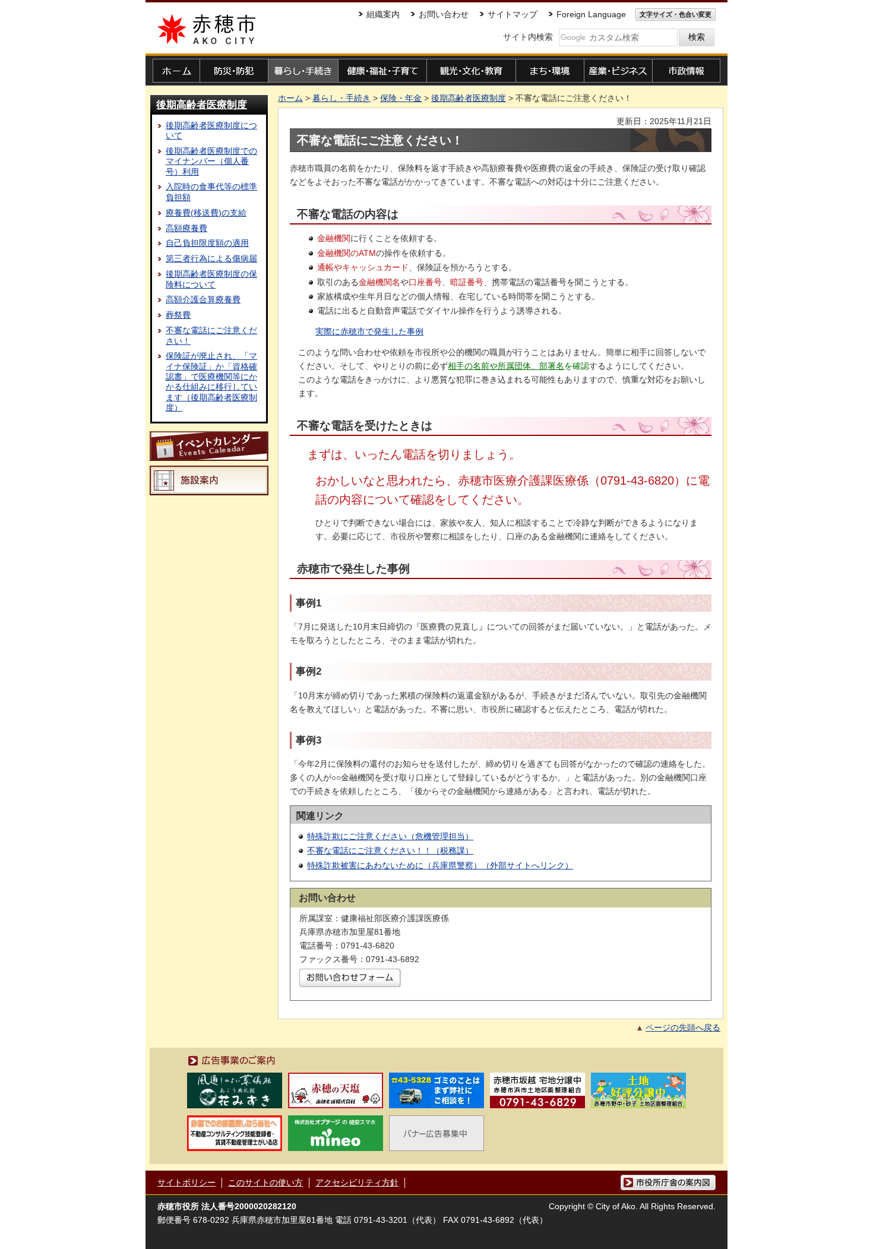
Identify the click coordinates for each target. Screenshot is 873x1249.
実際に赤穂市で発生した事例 (369, 331)
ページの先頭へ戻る (683, 1027)
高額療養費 (186, 228)
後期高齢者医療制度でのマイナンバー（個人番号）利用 (211, 161)
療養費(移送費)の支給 (206, 212)
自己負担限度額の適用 (207, 243)
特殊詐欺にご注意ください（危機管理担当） (390, 836)
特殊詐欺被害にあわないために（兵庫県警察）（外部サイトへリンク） (440, 865)
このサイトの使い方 (265, 1182)
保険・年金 (401, 98)
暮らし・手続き (341, 98)
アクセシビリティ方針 (356, 1182)
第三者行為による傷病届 (211, 258)
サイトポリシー (186, 1182)
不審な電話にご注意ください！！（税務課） (390, 850)
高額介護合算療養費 (203, 299)
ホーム (290, 98)
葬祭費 (178, 315)
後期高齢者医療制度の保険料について (211, 279)
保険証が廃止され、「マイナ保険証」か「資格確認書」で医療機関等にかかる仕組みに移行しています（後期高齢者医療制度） (211, 381)
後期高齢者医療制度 (201, 104)
